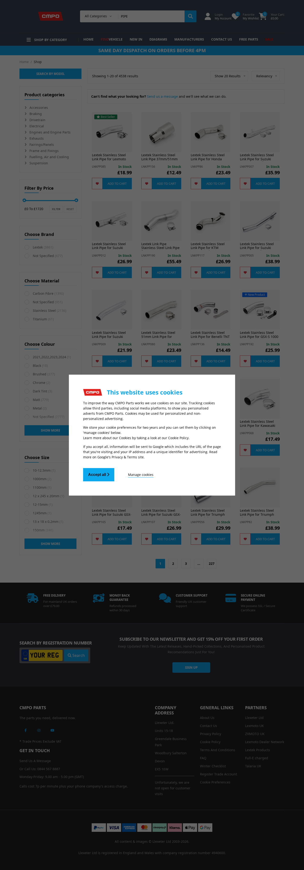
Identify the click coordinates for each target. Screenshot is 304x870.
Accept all (97, 475)
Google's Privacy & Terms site (120, 457)
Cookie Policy (178, 438)
